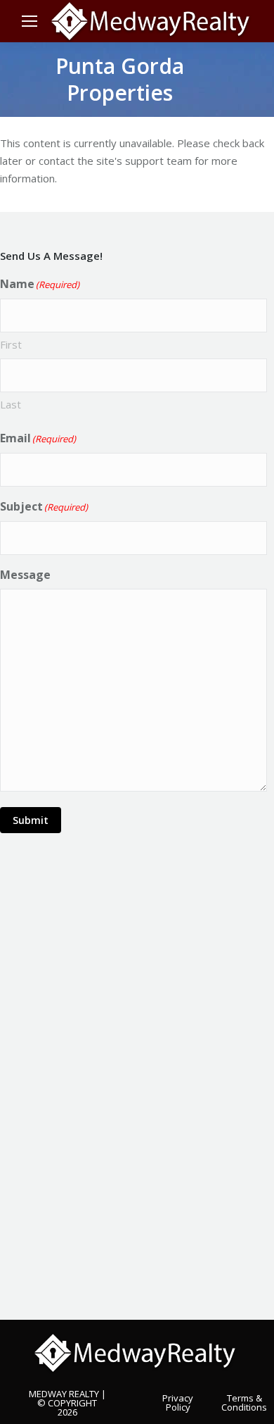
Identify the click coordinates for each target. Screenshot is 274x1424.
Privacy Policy (177, 1402)
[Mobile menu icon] (29, 21)
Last (10, 404)
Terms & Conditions (244, 1402)
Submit (30, 820)
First (11, 344)
